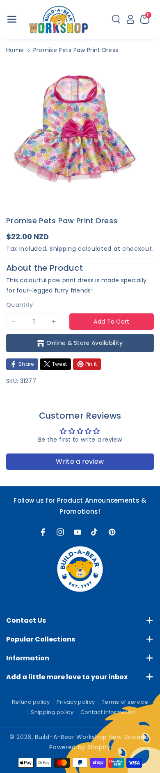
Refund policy (31, 702)
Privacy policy (76, 702)
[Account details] (130, 19)
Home (15, 50)
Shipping (63, 249)
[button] (12, 19)
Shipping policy (52, 712)
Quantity (19, 305)
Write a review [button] (80, 461)
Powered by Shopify (80, 747)
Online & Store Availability (84, 343)
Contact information (108, 712)
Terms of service (125, 702)
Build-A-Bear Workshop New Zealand (92, 737)
